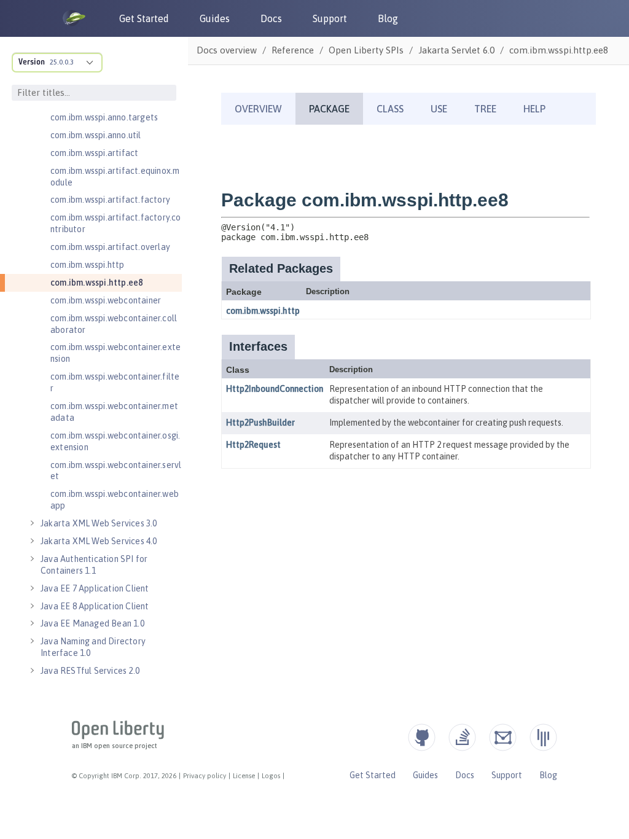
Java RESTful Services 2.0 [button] (90, 671)
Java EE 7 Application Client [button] (95, 588)
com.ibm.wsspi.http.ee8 (96, 282)
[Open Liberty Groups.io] (503, 737)
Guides (215, 18)
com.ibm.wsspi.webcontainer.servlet (115, 471)
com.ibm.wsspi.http (87, 265)
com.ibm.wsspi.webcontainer (105, 300)
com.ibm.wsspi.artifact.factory (110, 200)
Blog (388, 18)
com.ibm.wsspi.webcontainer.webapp (114, 499)
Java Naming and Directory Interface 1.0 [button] (93, 647)
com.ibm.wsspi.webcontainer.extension (115, 353)
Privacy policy (204, 775)
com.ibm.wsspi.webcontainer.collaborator (113, 324)
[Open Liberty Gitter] (543, 737)
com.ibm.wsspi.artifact (94, 153)
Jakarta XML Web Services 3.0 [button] (99, 523)
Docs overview (227, 50)
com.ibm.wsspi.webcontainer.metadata (114, 412)
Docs (271, 18)
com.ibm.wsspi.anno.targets (104, 117)
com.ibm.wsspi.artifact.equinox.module (114, 176)
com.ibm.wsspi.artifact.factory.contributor (115, 223)
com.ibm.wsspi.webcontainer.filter (114, 382)
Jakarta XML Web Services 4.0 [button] (99, 541)
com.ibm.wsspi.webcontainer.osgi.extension (115, 441)
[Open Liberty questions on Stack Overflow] (462, 737)
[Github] (422, 737)
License (244, 775)
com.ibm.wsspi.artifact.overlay (110, 247)
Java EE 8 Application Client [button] (95, 606)
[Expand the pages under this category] (31, 523)
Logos (271, 775)
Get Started (144, 18)
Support (330, 18)
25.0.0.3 (62, 62)
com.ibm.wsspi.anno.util (95, 135)
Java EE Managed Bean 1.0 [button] (92, 623)
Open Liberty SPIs (366, 50)
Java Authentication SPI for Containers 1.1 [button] (94, 565)
